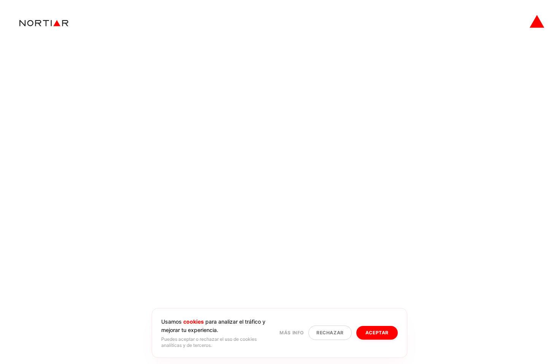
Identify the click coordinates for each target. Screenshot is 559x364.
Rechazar (330, 332)
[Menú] (537, 21)
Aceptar (377, 332)
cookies (193, 321)
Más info (292, 332)
